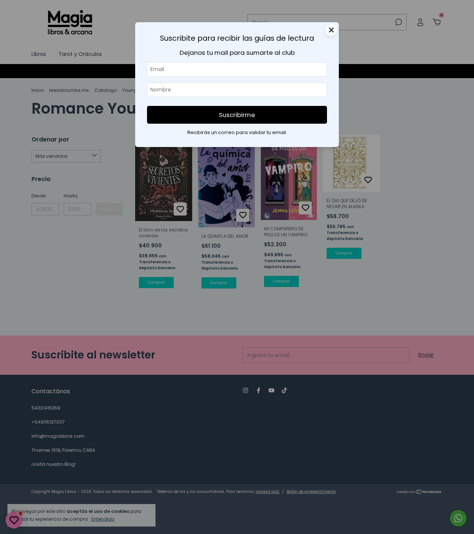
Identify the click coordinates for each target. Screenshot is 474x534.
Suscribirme (237, 114)
